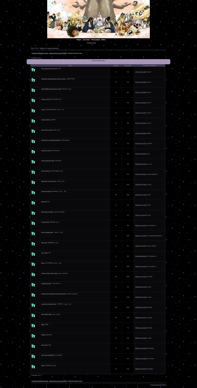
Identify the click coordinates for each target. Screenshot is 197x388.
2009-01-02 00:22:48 (141, 369)
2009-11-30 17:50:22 (141, 235)
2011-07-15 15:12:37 (141, 112)
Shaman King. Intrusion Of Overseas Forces (53, 293)
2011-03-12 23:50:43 (141, 133)
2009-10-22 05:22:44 (141, 246)
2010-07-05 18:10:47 (141, 153)
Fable (42, 365)
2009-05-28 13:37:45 (141, 287)
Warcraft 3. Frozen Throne (48, 181)
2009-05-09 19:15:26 (141, 307)
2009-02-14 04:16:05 (141, 338)
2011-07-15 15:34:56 (141, 92)
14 (60, 263)
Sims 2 (43, 263)
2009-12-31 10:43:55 (141, 225)
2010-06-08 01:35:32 (141, 164)
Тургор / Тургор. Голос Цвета (49, 273)
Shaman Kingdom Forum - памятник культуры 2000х (49, 53)
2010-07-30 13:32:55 (141, 143)
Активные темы (91, 42)
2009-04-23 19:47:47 (141, 317)
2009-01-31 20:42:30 (141, 348)
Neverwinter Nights (46, 314)
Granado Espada (46, 283)
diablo (42, 324)
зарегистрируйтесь (53, 48)
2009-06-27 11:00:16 (141, 276)
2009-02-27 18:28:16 (141, 328)
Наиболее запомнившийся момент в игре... (53, 78)
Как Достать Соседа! (47, 130)
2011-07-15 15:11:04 (140, 123)
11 (69, 304)
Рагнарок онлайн (46, 191)
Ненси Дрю (44, 345)
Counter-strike (45, 222)
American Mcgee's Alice (47, 160)
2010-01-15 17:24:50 (141, 194)
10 (64, 191)
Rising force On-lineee (47, 212)
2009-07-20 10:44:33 (141, 266)
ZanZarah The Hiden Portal (48, 304)
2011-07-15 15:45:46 (141, 82)
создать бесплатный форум (158, 384)
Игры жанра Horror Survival (49, 68)
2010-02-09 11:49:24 (141, 184)
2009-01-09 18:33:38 (141, 358)
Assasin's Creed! (46, 150)
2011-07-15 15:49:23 (141, 72)
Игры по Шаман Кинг (47, 232)
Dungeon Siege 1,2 (46, 119)
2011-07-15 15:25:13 (141, 102)
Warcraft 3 (44, 242)
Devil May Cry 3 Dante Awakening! (50, 140)
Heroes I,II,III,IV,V (46, 99)
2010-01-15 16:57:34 (141, 215)
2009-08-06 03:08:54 (141, 256)
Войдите (42, 48)
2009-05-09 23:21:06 (141, 297)
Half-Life (43, 334)
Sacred (43, 109)
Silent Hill (43, 201)
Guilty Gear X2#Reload (47, 355)
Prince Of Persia (45, 171)
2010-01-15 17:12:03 (141, 205)
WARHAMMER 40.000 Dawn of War (51, 89)
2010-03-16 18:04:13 (141, 174)
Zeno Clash (44, 252)
